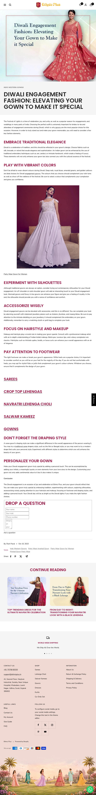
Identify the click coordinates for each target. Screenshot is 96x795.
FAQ (5, 726)
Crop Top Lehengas (23, 391)
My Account (8, 717)
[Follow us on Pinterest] (38, 731)
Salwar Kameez (19, 416)
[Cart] (91, 5)
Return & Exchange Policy (76, 674)
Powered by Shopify (21, 742)
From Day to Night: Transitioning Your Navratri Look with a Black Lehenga (68, 612)
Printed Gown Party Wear (20, 551)
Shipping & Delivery (74, 678)
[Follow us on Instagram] (52, 724)
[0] (80, 4)
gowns (58, 127)
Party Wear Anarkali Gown (38, 548)
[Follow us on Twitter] (45, 724)
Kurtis (37, 692)
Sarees (11, 379)
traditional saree (21, 446)
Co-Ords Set (40, 697)
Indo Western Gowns (14, 87)
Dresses (38, 688)
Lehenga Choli (40, 674)
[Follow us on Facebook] (38, 724)
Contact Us (8, 712)
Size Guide (8, 721)
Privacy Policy (71, 688)
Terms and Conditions (74, 683)
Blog (5, 708)
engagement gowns (32, 173)
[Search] (10, 5)
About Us (70, 669)
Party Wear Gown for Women (62, 548)
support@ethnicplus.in (12, 674)
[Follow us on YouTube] (45, 731)
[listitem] (10, 556)
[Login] (85, 5)
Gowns (11, 429)
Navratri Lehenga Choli (28, 404)
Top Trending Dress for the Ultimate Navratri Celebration (26, 611)
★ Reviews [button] (94, 399)
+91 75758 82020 (11, 669)
